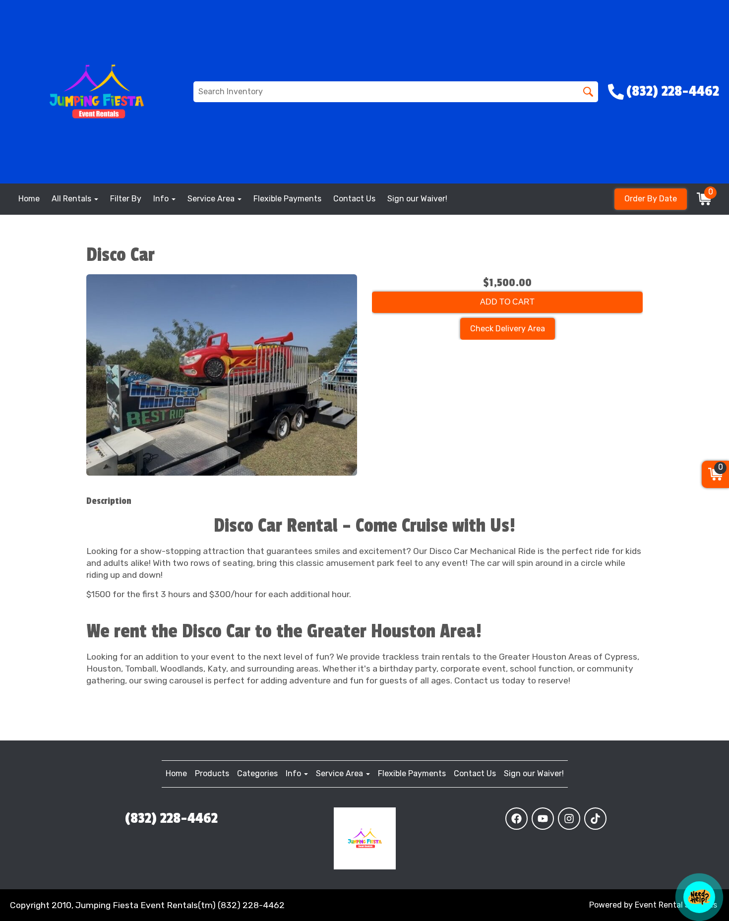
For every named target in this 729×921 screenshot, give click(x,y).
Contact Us (354, 198)
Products (212, 773)
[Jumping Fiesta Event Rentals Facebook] (516, 818)
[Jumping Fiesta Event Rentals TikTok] (595, 818)
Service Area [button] (212, 198)
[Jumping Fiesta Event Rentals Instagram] (569, 818)
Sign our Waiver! (417, 198)
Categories (257, 773)
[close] (713, 835)
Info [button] (162, 198)
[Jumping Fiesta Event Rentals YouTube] (543, 818)
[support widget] (699, 897)
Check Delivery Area (507, 328)
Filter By (125, 198)
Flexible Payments (287, 198)
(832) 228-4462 (171, 818)
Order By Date (650, 198)
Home (29, 198)
